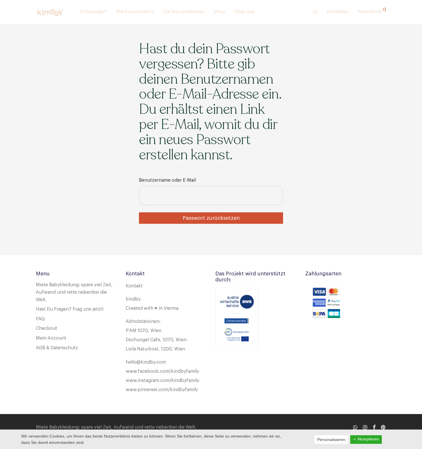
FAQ (40, 319)
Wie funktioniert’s (135, 11)
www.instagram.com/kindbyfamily (162, 380)
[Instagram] (365, 427)
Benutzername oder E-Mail (167, 180)
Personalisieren (331, 439)
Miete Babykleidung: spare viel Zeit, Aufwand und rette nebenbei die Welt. (74, 292)
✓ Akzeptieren (366, 439)
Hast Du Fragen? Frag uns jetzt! (69, 309)
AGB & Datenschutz (57, 348)
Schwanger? (93, 11)
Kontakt (134, 286)
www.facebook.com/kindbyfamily (162, 371)
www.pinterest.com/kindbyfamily (162, 389)
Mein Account (51, 338)
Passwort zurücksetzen (211, 218)
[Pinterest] (383, 427)
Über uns (244, 11)
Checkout (46, 328)
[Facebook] (374, 427)
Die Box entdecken (184, 11)
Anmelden (337, 11)
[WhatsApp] (355, 427)
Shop (219, 11)
